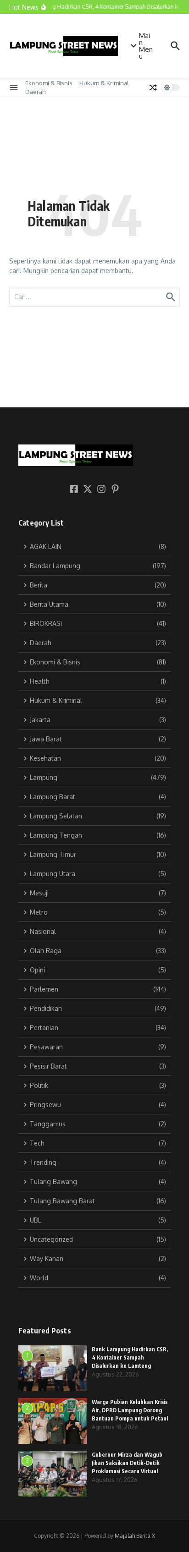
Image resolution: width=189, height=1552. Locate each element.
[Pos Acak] (153, 87)
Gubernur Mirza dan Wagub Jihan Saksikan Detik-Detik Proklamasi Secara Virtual (127, 1463)
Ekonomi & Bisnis (48, 83)
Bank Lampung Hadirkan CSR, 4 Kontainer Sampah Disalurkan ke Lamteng (130, 1357)
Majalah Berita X (135, 1535)
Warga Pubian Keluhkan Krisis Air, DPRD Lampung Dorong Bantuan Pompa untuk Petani (130, 1410)
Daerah (35, 91)
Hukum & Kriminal (104, 83)
